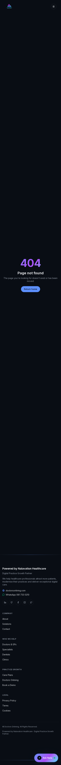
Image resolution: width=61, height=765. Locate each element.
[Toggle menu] (53, 6)
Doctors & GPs (9, 644)
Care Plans (7, 675)
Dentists (6, 654)
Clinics (5, 659)
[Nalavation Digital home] (9, 6)
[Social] (5, 602)
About (5, 619)
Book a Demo (9, 685)
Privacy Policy (9, 700)
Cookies (6, 710)
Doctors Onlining (10, 680)
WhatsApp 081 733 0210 (17, 594)
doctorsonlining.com (15, 590)
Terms (5, 705)
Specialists (7, 649)
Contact (6, 629)
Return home (30, 289)
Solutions (6, 624)
